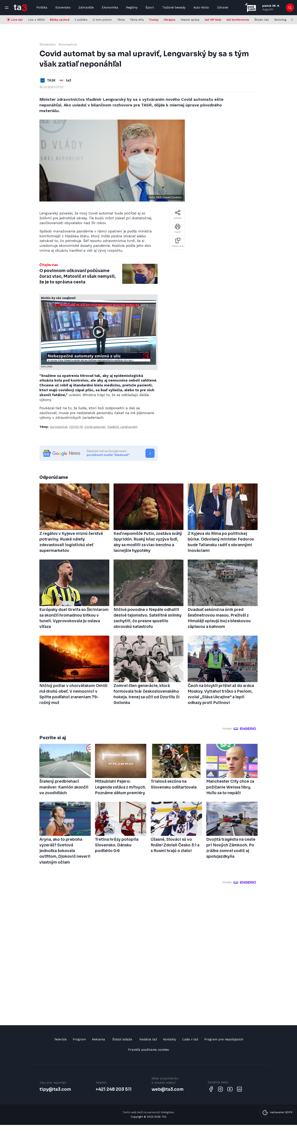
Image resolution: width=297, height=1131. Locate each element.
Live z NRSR (36, 19)
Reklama (98, 1039)
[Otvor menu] (6, 7)
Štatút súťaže (122, 1039)
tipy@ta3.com (55, 1089)
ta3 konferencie (237, 19)
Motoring (280, 19)
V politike (81, 19)
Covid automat (95, 427)
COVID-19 (76, 427)
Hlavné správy (190, 19)
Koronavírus (68, 44)
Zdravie (222, 7)
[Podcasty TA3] (250, 7)
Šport (149, 7)
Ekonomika (110, 7)
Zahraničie (86, 7)
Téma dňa (137, 19)
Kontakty (169, 1039)
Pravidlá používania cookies (148, 1050)
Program (79, 1039)
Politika (41, 7)
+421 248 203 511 (114, 1089)
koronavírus (59, 427)
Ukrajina (169, 19)
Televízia (60, 1039)
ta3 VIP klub (213, 19)
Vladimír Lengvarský (122, 427)
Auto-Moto (201, 7)
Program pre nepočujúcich (223, 1039)
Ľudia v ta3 (190, 1039)
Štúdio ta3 (261, 19)
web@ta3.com (167, 1089)
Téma (121, 19)
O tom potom (102, 19)
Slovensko (63, 7)
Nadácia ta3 (148, 1039)
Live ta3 (17, 19)
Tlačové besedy (173, 7)
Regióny (132, 7)
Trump (153, 19)
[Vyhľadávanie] (290, 7)
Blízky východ (59, 19)
